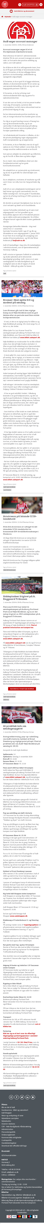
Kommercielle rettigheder (11, 1137)
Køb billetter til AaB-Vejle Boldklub (22, 689)
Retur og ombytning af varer (12, 1115)
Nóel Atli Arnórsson (9, 570)
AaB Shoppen (7, 1113)
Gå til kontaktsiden (9, 1155)
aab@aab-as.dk (12, 1172)
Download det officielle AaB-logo (14, 1146)
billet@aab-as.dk (29, 1195)
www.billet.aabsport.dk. (13, 638)
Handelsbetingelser (9, 1143)
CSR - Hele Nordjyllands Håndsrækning (16, 1126)
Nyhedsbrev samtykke (10, 1118)
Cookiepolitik (7, 1140)
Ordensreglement (8, 1135)
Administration (7, 1129)
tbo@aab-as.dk (28, 1197)
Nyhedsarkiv (6, 1121)
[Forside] (2, 17)
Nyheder (8, 17)
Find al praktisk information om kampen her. (20, 626)
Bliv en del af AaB (8, 1107)
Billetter (6, 699)
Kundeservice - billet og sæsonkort (15, 1110)
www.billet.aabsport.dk (30, 337)
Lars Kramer (7, 490)
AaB (5, 273)
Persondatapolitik (8, 1132)
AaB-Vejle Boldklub (9, 487)
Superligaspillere (31, 925)
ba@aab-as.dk (19, 240)
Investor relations (8, 1124)
